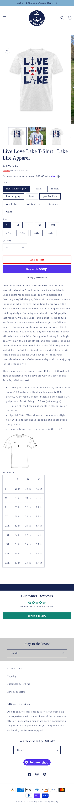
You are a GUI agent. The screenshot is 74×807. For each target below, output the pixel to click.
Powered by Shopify (49, 802)
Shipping (6, 170)
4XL (22, 233)
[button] (4, 18)
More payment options (37, 277)
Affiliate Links (15, 668)
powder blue (50, 196)
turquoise (56, 205)
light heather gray (16, 188)
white (9, 211)
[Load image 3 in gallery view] (56, 136)
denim (40, 189)
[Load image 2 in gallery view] (37, 136)
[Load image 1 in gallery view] (17, 136)
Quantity (7, 240)
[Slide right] (70, 137)
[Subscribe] (63, 653)
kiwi (33, 197)
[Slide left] (4, 137)
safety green (33, 204)
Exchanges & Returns (18, 684)
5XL (36, 233)
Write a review (37, 615)
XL (40, 225)
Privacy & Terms (16, 691)
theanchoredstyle (31, 802)
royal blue (12, 204)
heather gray (13, 196)
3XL (8, 233)
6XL (52, 233)
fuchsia (55, 188)
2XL (53, 225)
